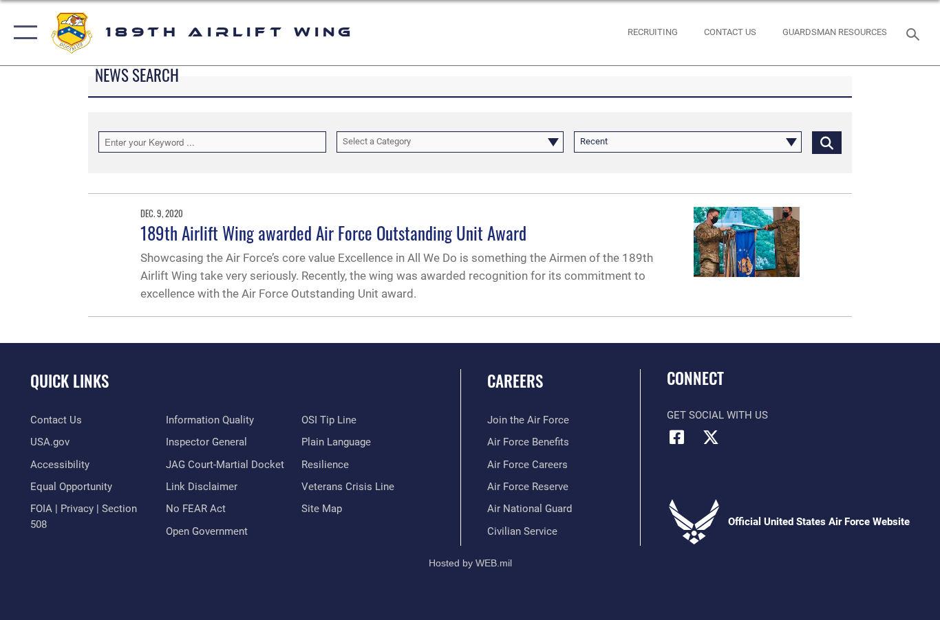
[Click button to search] (827, 141)
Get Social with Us (717, 415)
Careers (515, 380)
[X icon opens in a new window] (711, 437)
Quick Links (69, 380)
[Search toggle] (915, 33)
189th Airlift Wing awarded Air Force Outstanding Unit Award (333, 232)
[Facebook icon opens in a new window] (677, 437)
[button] (22, 32)
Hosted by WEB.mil (470, 562)
